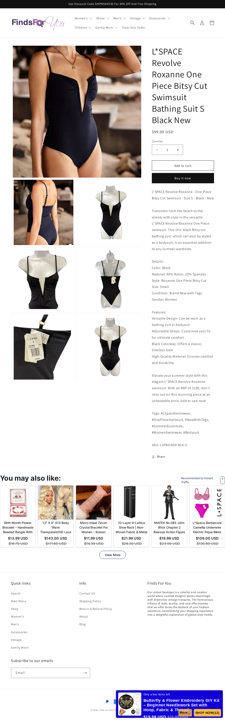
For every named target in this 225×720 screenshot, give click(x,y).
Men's (15, 624)
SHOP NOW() (208, 713)
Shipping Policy (90, 601)
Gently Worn (20, 647)
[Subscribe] (85, 673)
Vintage (16, 640)
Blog (82, 624)
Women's (17, 616)
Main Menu (18, 601)
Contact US (87, 593)
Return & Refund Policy (95, 609)
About (83, 616)
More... (185, 712)
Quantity (157, 141)
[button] (83, 18)
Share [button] (161, 456)
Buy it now (182, 178)
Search (16, 593)
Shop (14, 609)
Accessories (19, 632)
